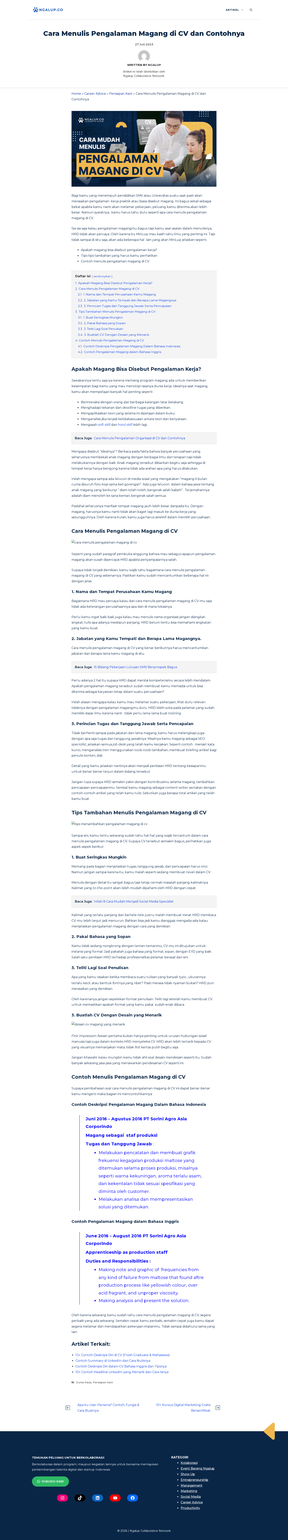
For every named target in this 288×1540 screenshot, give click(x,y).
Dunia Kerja (83, 1382)
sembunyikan (102, 276)
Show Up (188, 1474)
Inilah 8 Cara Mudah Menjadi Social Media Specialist (134, 901)
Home (76, 93)
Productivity (190, 1508)
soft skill (104, 425)
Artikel (232, 9)
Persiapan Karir (121, 93)
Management (191, 1485)
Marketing (189, 1491)
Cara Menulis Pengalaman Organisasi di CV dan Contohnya (139, 438)
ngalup (154, 65)
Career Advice (95, 93)
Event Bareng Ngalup (198, 1468)
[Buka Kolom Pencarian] (251, 10)
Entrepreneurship (194, 1480)
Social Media (191, 1497)
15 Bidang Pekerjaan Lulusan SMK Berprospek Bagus (135, 667)
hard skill (125, 425)
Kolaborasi (189, 1463)
